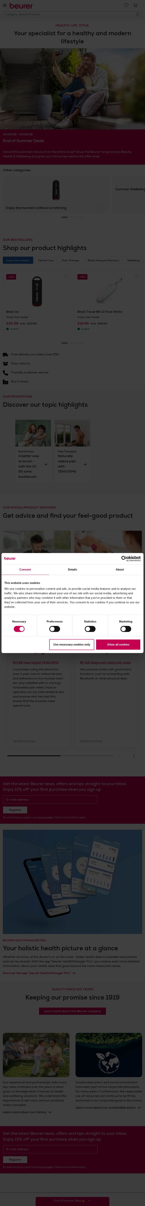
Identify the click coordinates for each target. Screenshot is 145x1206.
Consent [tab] (25, 569)
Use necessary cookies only (71, 644)
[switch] (54, 629)
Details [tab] (72, 569)
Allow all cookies (118, 644)
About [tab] (120, 569)
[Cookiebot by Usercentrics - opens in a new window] (124, 558)
